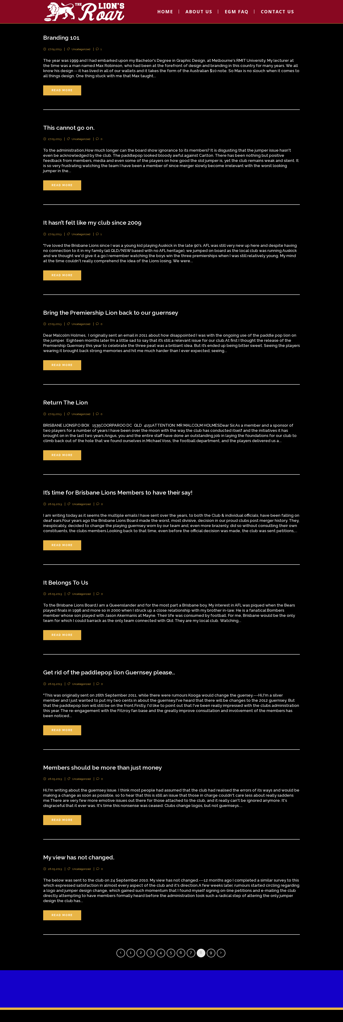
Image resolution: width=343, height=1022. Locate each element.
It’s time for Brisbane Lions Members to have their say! (117, 492)
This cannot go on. (68, 127)
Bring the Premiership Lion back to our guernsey (110, 312)
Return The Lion (65, 402)
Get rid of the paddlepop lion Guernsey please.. (109, 672)
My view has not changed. (78, 857)
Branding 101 (61, 37)
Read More (62, 90)
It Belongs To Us (65, 582)
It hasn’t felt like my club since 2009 (92, 222)
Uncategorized (81, 49)
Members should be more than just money (102, 767)
